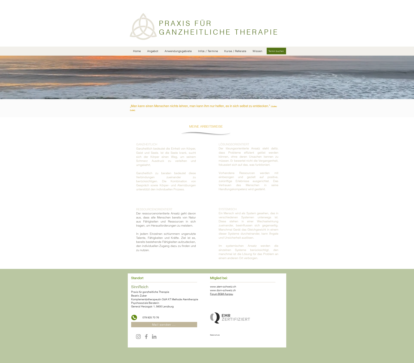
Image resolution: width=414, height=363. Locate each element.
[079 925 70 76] (134, 317)
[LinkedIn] (154, 336)
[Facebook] (146, 336)
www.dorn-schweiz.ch (223, 290)
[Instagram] (138, 336)
